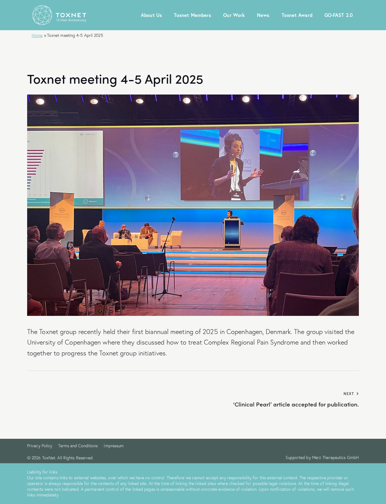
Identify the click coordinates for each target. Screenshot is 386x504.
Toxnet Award (297, 15)
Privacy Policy (39, 445)
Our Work (234, 15)
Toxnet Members (192, 15)
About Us (151, 15)
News (263, 15)
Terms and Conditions (78, 445)
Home (37, 35)
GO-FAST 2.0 (338, 15)
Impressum (114, 445)
